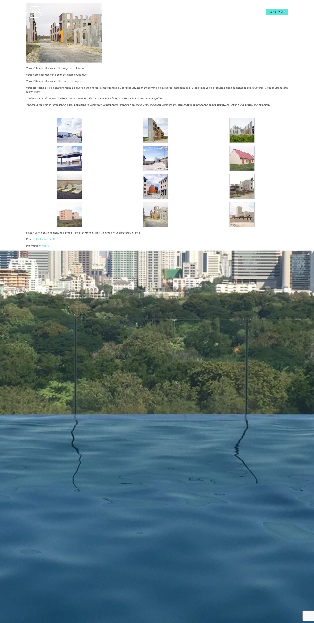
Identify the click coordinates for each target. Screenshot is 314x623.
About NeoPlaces (148, 12)
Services (125, 12)
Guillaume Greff (45, 239)
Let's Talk (277, 12)
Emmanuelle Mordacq (176, 12)
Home (111, 12)
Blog (197, 12)
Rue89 (45, 246)
